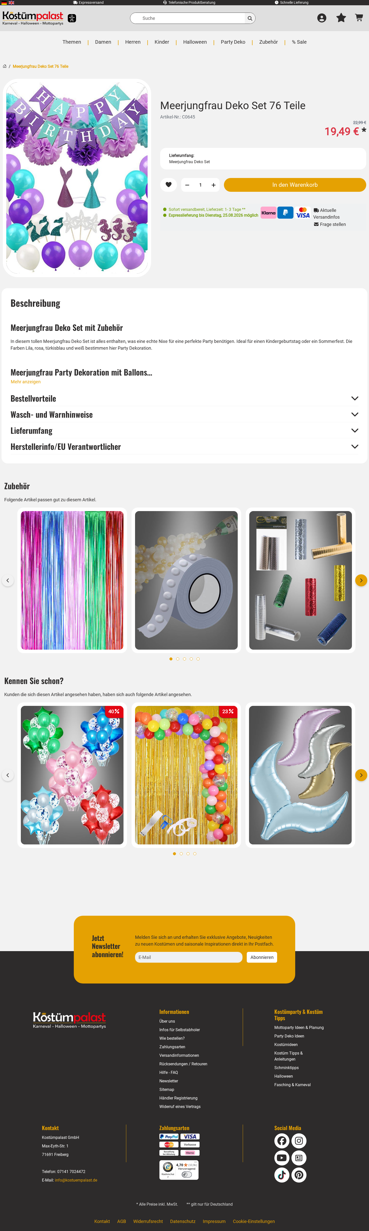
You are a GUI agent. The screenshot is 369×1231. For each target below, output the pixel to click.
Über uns (167, 1021)
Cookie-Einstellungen (254, 1221)
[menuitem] (4, 2)
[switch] (187, 1175)
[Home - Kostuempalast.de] (69, 1020)
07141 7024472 (71, 1171)
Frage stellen (332, 224)
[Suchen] (250, 18)
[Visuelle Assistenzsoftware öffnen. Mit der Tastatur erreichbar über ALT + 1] (68, 18)
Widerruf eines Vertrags (180, 1106)
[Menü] (196, 1163)
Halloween (283, 1076)
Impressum (214, 1221)
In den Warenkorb (295, 184)
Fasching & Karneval (292, 1084)
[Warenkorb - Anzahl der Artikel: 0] (359, 18)
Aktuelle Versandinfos (326, 214)
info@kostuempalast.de (76, 1180)
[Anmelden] (322, 18)
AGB (121, 1221)
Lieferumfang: (181, 155)
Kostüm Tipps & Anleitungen (288, 1056)
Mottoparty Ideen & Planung (299, 1027)
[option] (77, 178)
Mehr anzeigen (26, 381)
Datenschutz (183, 1221)
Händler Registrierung (178, 1098)
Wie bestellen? (172, 1038)
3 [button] (184, 659)
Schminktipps (286, 1067)
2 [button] (178, 659)
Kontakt (102, 1221)
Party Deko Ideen (289, 1036)
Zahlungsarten (172, 1046)
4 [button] (191, 659)
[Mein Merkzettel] (341, 18)
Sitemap (166, 1089)
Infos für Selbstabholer (179, 1029)
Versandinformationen (179, 1055)
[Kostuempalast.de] (33, 18)
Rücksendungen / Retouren (183, 1064)
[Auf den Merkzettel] (168, 185)
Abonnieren (262, 957)
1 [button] (171, 659)
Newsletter (168, 1081)
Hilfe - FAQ (168, 1072)
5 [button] (198, 659)
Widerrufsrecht (148, 1221)
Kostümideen (286, 1044)
